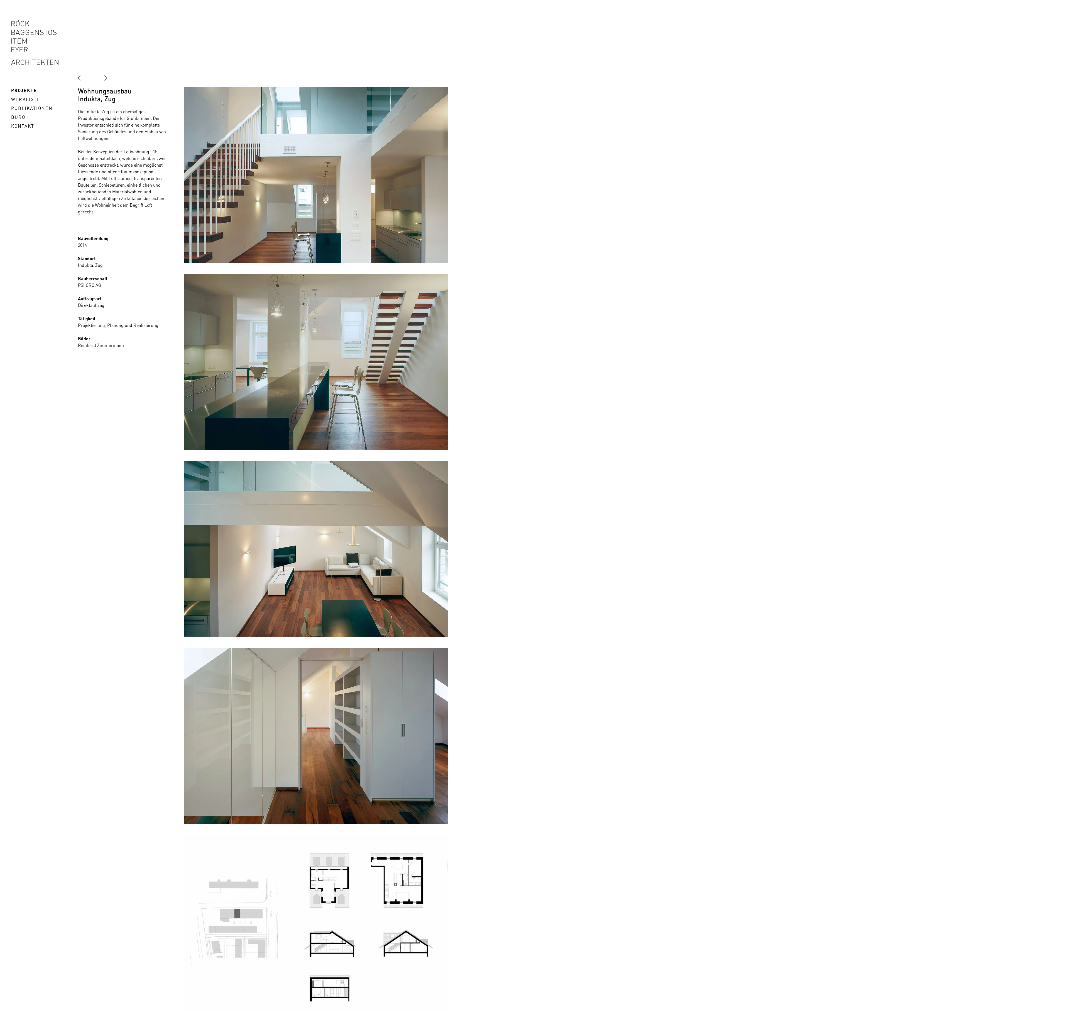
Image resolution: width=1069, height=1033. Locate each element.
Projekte (24, 90)
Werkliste (25, 99)
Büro (18, 117)
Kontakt (22, 126)
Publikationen (32, 108)
